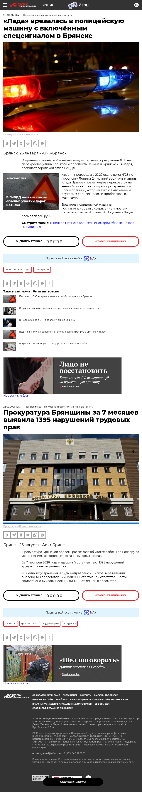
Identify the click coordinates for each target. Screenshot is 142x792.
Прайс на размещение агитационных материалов (62, 704)
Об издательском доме (46, 695)
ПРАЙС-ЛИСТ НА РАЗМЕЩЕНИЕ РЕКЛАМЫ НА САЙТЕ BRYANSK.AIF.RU (92, 699)
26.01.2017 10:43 (11, 15)
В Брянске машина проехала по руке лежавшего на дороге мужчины (59, 308)
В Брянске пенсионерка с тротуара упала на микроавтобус (53, 343)
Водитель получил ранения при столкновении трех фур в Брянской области (63, 331)
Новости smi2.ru (15, 395)
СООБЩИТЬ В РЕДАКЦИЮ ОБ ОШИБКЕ (52, 708)
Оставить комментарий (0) (110, 241)
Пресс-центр (70, 695)
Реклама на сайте (42, 699)
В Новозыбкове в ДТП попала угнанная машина (47, 319)
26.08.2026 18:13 (12, 406)
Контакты (85, 695)
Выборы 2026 (102, 704)
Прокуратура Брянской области (22, 526)
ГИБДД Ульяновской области (20, 134)
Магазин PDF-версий (106, 695)
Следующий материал (73, 782)
